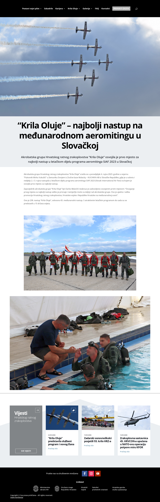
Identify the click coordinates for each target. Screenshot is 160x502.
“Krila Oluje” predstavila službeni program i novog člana (61, 441)
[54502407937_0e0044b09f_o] (80, 389)
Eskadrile (48, 9)
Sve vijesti (26, 451)
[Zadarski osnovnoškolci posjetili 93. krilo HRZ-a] (98, 429)
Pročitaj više (53, 448)
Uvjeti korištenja (16, 497)
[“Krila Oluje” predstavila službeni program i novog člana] (62, 429)
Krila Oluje (73, 9)
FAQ (97, 9)
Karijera (59, 9)
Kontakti (105, 9)
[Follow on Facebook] (84, 473)
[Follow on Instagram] (91, 473)
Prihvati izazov (121, 8)
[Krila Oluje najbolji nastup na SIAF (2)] (80, 290)
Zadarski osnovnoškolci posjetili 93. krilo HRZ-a (98, 439)
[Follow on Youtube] (98, 473)
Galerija (86, 9)
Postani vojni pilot (30, 9)
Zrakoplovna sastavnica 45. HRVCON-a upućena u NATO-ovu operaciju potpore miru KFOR (134, 442)
